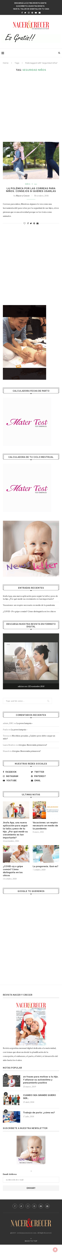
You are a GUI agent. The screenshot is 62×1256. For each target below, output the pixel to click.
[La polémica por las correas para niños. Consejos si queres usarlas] (31, 160)
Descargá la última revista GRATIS (30, 3)
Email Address (10, 1174)
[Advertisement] (31, 107)
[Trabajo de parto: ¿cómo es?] (11, 1117)
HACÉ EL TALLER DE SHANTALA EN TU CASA (31, 9)
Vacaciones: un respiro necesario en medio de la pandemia (29, 605)
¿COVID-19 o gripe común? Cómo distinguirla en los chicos (29, 611)
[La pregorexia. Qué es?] (46, 854)
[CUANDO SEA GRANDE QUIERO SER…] (11, 1099)
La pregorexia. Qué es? (45, 866)
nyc (35, 184)
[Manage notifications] (55, 1249)
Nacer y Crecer (23, 195)
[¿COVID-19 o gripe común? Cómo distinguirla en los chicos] (16, 854)
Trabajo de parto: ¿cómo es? (39, 1112)
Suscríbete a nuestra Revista (30, 6)
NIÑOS (27, 184)
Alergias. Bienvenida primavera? (32, 744)
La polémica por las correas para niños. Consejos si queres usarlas (31, 190)
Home (6, 63)
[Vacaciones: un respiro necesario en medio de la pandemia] (46, 810)
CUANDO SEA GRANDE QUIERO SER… (39, 1097)
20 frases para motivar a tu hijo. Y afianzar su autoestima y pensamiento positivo (40, 1079)
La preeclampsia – (24, 723)
